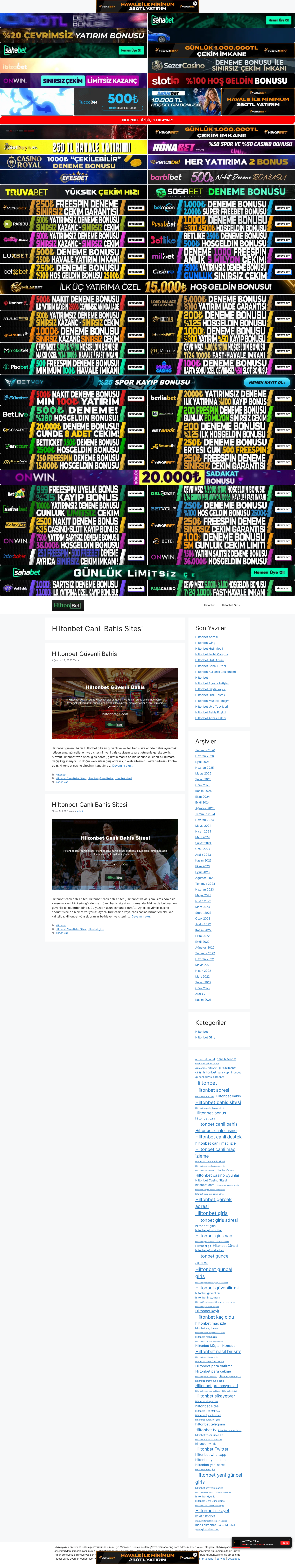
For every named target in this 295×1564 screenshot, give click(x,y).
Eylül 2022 (202, 941)
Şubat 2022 (203, 982)
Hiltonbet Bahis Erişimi (210, 712)
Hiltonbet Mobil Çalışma (211, 654)
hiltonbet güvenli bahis (101, 778)
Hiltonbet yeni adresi (210, 1465)
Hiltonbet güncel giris (213, 1272)
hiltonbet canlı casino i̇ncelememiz (210, 1166)
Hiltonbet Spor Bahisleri (208, 1415)
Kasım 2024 (203, 791)
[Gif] (147, 287)
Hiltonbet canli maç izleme (215, 1153)
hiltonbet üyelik (205, 1496)
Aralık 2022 (203, 924)
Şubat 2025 (203, 779)
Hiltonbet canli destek (218, 1136)
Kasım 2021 (203, 999)
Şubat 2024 (203, 843)
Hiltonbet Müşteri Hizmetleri (216, 1345)
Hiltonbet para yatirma (214, 1366)
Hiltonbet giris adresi (216, 1220)
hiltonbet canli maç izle (215, 1143)
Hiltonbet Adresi (206, 637)
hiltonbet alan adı (204, 1096)
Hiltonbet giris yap (213, 1235)
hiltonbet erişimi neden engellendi (210, 1190)
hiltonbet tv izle (205, 1443)
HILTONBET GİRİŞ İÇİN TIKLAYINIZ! (147, 120)
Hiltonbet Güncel (225, 1245)
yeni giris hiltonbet (207, 1529)
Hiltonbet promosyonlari (216, 1385)
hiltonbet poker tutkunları (206, 1376)
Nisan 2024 (203, 831)
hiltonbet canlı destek (204, 1170)
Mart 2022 (202, 976)
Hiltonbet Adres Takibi (210, 718)
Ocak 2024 (202, 849)
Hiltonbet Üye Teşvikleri (211, 706)
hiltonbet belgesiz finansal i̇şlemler (210, 1108)
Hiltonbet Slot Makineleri (208, 1411)
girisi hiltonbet (205, 1072)
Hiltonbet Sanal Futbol (210, 666)
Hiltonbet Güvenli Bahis (84, 653)
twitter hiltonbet (226, 1525)
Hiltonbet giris (96, 929)
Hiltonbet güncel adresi (212, 1259)
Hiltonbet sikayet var (206, 1401)
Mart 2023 (202, 907)
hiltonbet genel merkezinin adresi (209, 1194)
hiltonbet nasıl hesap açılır (206, 1357)
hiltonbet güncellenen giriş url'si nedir (211, 1282)
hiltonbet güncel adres (209, 1250)
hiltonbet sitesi (123, 778)
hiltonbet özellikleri (223, 1492)
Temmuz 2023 (205, 883)
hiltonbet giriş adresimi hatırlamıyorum (212, 1241)
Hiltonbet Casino (225, 1170)
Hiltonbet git (203, 1245)
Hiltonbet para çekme (213, 1371)
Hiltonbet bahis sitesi (218, 1102)
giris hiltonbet (227, 1068)
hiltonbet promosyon (230, 1376)
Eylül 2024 (202, 802)
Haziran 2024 (204, 820)
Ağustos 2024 (205, 808)
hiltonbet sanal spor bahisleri (208, 1391)
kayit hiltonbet (205, 1516)
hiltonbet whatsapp (210, 1455)
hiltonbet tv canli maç (230, 1430)
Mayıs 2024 (203, 825)
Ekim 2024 (202, 796)
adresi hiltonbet (205, 1059)
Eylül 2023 (202, 872)
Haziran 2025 (204, 767)
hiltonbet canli (205, 1118)
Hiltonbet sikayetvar (215, 1395)
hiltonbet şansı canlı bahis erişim (209, 1505)
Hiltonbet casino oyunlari (217, 1175)
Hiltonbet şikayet (212, 1510)
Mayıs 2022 (203, 965)
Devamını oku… (122, 765)
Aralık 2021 (202, 994)
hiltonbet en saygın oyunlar (227, 1185)
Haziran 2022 (204, 959)
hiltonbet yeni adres (211, 1460)
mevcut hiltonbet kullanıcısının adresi (211, 1521)
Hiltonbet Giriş (231, 605)
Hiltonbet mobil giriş (206, 1337)
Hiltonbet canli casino (216, 1130)
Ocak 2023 (202, 918)
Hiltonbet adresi (212, 1090)
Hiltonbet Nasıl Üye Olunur (209, 1361)
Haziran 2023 (204, 889)
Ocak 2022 (202, 988)
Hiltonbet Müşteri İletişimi (212, 700)
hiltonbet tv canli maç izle (209, 1435)
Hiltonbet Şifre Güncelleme (210, 1501)
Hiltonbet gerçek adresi (213, 1203)
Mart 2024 (202, 837)
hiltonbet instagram (207, 1297)
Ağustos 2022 (204, 947)
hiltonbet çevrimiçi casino (209, 1488)
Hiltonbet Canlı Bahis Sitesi (71, 778)
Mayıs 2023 (203, 895)
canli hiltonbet (226, 1059)
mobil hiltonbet (205, 1525)
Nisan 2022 (203, 970)
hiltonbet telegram (210, 1424)
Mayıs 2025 (203, 773)
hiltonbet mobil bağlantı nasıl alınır (210, 1333)
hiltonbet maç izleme (206, 1328)
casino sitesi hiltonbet (207, 1063)
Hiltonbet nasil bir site (218, 1351)
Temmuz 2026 (205, 750)
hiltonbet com (204, 1185)
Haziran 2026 (204, 756)
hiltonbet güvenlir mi (208, 1293)
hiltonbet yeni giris (205, 1469)
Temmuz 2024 (205, 814)
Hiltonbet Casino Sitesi (211, 1180)
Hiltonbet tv (205, 1429)
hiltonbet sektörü (229, 1391)
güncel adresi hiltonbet (209, 1077)
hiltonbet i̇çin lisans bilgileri (207, 1306)
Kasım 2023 (203, 860)
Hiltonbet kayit (207, 1311)
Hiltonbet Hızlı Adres (209, 660)
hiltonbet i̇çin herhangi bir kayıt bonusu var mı (215, 1302)
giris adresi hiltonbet (206, 1068)
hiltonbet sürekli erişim (207, 1419)
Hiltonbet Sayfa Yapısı (210, 689)
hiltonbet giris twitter (208, 1230)
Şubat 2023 (203, 912)
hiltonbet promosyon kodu (209, 1380)
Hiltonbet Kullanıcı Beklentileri (215, 671)
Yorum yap (62, 781)
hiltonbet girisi (205, 1226)
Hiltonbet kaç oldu (214, 1317)
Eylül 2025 (202, 762)
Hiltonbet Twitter (211, 1449)
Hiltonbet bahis (228, 1096)
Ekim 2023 (202, 866)
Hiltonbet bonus (210, 1112)
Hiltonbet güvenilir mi (217, 1287)
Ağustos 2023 (205, 878)
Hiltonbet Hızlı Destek (210, 695)
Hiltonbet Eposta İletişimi (212, 683)
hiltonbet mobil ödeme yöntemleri (209, 1341)
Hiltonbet (209, 605)
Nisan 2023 (203, 901)
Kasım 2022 (203, 930)
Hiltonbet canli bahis (216, 1124)
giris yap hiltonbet (229, 1072)
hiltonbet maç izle (210, 1323)
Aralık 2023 (203, 854)
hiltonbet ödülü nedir (204, 1492)
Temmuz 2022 (205, 953)
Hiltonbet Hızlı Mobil (209, 648)
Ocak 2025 (202, 785)
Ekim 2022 (202, 936)
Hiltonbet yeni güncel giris (218, 1478)
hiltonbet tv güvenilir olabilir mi (208, 1439)
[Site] (73, 208)
